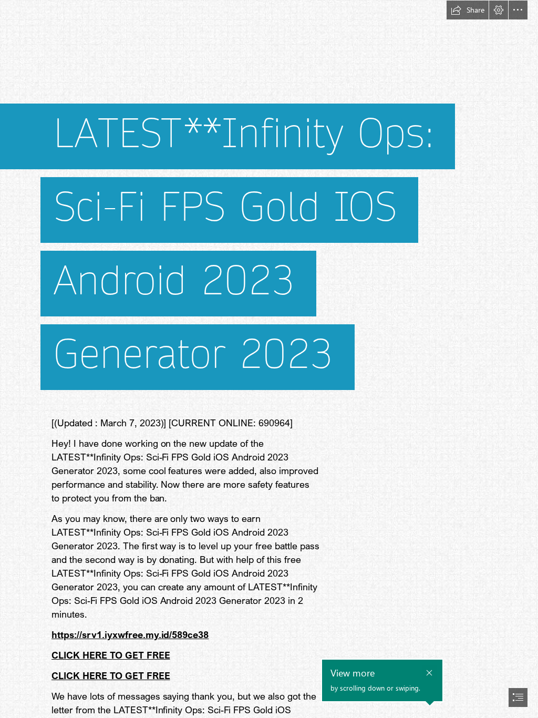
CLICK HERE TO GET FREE (110, 655)
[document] (269, 359)
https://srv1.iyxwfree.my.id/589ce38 (130, 634)
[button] (468, 10)
